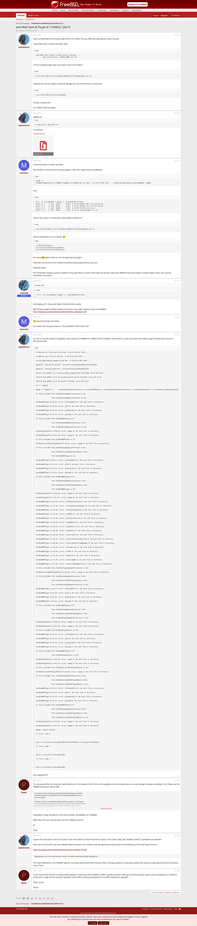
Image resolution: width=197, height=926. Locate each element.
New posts (19, 19)
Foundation (136, 10)
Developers (114, 10)
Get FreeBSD (73, 10)
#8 (179, 835)
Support (125, 10)
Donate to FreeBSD (137, 4)
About (62, 10)
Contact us (145, 909)
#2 (179, 113)
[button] (39, 15)
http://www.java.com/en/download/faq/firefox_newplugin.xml (60, 311)
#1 (179, 35)
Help (175, 909)
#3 (179, 161)
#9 (179, 871)
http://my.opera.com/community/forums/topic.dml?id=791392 (60, 849)
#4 (179, 281)
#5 (179, 317)
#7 (179, 780)
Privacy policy (167, 909)
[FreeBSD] (75, 8)
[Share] (175, 35)
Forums (21, 15)
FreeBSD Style (23, 909)
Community (102, 10)
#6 (179, 335)
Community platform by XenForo (98, 913)
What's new (33, 15)
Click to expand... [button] (106, 808)
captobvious (22, 31)
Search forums (30, 19)
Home (54, 10)
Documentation (88, 10)
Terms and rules (156, 909)
